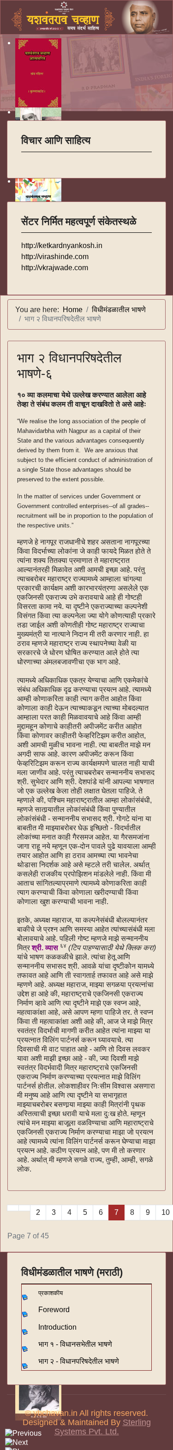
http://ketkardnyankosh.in (61, 245)
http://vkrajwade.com (54, 268)
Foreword (54, 1310)
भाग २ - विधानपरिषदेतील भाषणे (78, 1361)
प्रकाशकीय (50, 1293)
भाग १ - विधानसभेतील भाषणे (75, 1344)
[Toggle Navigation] (27, 158)
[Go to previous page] (24, 1208)
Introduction (57, 1327)
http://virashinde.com (55, 256)
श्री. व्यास (45, 948)
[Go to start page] (13, 1208)
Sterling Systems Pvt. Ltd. (102, 1427)
